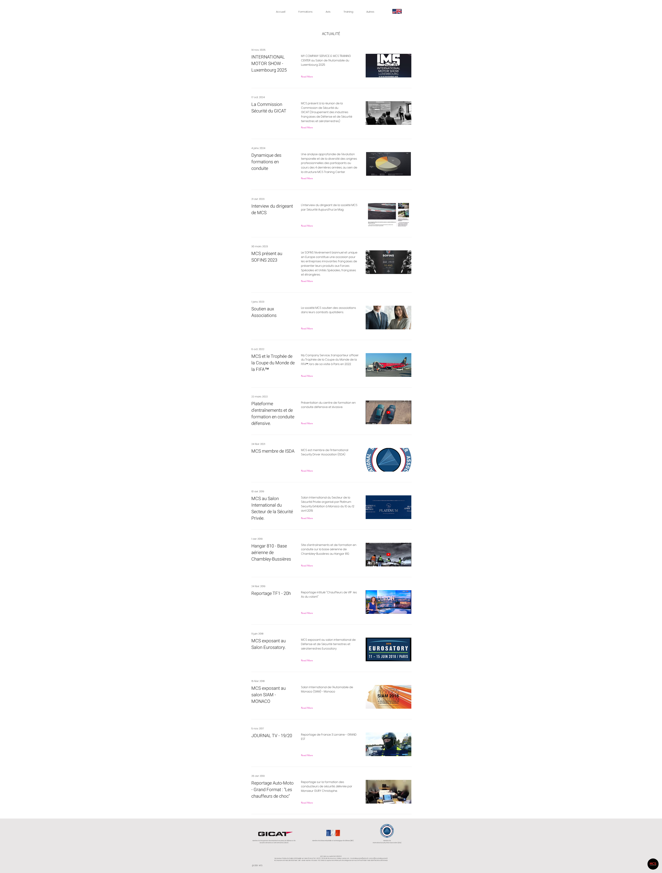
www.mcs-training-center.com (339, 858)
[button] (305, 10)
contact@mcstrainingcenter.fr (378, 858)
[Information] (397, 11)
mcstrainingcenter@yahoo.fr (359, 858)
